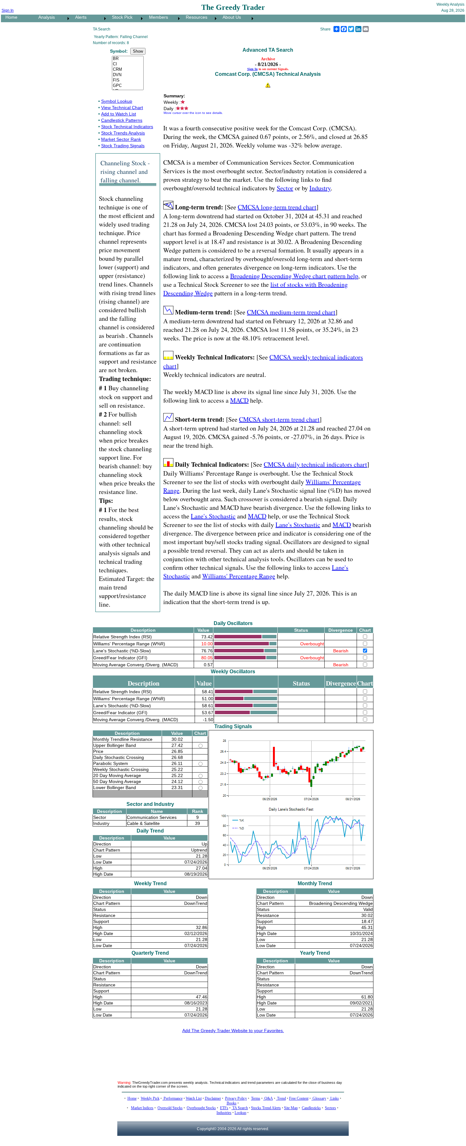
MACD (239, 400)
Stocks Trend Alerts (266, 1108)
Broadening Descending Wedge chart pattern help (294, 276)
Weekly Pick (150, 1098)
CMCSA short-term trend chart (279, 419)
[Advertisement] (233, 1053)
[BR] (127, 59)
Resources (194, 17)
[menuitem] (17, 18)
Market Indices (142, 1108)
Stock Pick (120, 17)
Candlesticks (311, 1108)
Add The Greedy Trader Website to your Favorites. (233, 1030)
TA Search (239, 1108)
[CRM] (127, 69)
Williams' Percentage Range (238, 576)
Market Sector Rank (121, 139)
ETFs (224, 1108)
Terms (255, 1098)
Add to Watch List (118, 113)
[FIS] (127, 80)
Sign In (8, 10)
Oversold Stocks (170, 1108)
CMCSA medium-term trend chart (291, 312)
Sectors (330, 1108)
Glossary (319, 1098)
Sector (285, 188)
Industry (320, 188)
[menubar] (128, 18)
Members (156, 17)
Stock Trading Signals (123, 145)
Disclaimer (213, 1098)
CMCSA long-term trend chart (277, 207)
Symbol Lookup (116, 101)
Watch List (194, 1098)
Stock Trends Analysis (123, 132)
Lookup (240, 1112)
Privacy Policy (236, 1098)
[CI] (127, 64)
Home (9, 17)
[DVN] (127, 75)
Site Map (291, 1108)
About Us (230, 17)
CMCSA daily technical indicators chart (315, 464)
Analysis (45, 17)
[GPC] (127, 86)
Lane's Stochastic (213, 516)
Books (231, 1103)
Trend (281, 1098)
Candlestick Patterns (121, 120)
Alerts (79, 17)
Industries (224, 1112)
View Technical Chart (122, 107)
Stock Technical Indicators (127, 126)
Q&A (268, 1098)
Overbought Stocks (201, 1108)
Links (334, 1098)
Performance (173, 1098)
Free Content (298, 1098)
